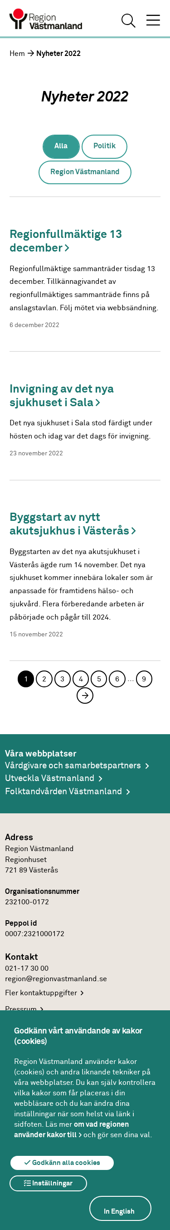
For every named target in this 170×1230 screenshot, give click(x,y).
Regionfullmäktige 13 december (66, 241)
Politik (104, 146)
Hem (17, 54)
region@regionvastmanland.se (56, 979)
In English (119, 1211)
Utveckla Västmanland (49, 778)
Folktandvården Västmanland (63, 791)
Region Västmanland (85, 172)
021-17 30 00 (27, 969)
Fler (41, 993)
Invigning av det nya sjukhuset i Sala (62, 395)
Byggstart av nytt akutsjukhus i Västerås (70, 524)
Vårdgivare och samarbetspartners (73, 765)
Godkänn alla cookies (65, 1162)
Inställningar (52, 1183)
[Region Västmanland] (46, 20)
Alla (61, 146)
